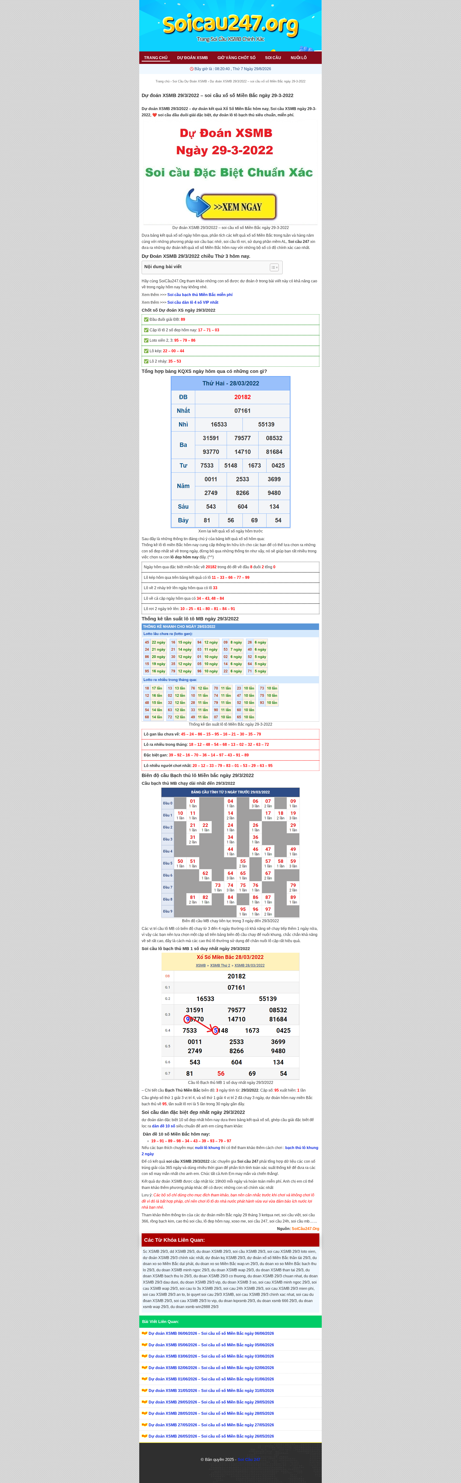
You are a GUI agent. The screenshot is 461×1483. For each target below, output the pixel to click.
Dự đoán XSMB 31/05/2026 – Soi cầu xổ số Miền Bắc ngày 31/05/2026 (211, 1391)
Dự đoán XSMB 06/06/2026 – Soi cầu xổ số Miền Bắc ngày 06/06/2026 (211, 1333)
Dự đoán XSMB (192, 58)
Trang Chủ (156, 58)
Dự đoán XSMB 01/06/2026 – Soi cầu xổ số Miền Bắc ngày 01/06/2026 (211, 1379)
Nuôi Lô (299, 58)
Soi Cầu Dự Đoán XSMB (189, 81)
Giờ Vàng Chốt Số (236, 58)
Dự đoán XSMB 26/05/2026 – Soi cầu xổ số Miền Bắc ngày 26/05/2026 (211, 1436)
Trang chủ (163, 81)
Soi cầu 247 (247, 1161)
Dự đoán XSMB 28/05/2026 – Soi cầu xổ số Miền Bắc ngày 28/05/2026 (211, 1413)
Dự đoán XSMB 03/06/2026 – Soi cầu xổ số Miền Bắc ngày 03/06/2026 (211, 1356)
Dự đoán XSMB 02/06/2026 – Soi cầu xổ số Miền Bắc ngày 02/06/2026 (211, 1368)
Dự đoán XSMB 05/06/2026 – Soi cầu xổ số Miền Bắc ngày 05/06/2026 (211, 1345)
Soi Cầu (273, 58)
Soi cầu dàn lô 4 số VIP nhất (192, 302)
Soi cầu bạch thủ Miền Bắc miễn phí (199, 295)
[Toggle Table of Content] (272, 267)
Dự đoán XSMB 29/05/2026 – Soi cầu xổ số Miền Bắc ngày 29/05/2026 (211, 1402)
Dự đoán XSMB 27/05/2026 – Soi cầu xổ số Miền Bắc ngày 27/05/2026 (211, 1425)
